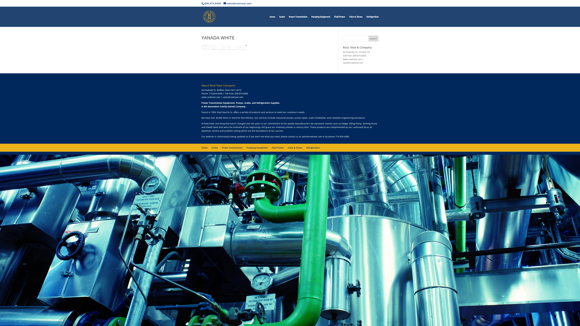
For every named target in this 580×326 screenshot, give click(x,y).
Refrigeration (372, 17)
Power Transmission (298, 17)
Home (272, 17)
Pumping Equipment (320, 17)
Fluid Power (339, 17)
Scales (282, 17)
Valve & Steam (355, 17)
